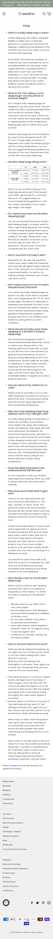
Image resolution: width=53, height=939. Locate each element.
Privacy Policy (9, 881)
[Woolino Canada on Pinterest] (43, 902)
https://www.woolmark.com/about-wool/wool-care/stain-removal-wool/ (27, 757)
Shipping (7, 860)
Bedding (6, 790)
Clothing (6, 794)
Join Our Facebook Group (14, 849)
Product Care (9, 873)
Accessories (8, 799)
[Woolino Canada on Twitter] (37, 902)
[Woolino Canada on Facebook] (31, 902)
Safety (6, 827)
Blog (5, 840)
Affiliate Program (10, 836)
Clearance (8, 803)
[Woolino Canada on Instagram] (48, 902)
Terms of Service (10, 886)
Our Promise (8, 818)
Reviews (6, 877)
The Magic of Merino (12, 831)
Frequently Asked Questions (16, 868)
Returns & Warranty (12, 864)
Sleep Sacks (8, 781)
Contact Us (15, 765)
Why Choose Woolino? (13, 823)
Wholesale (8, 844)
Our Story (7, 814)
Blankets (7, 786)
